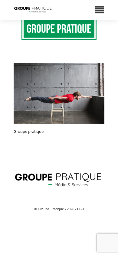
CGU (80, 209)
